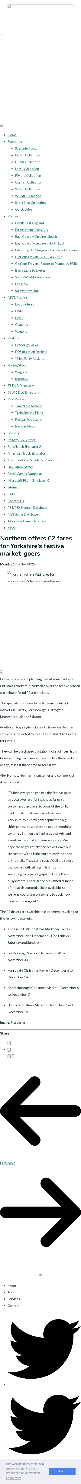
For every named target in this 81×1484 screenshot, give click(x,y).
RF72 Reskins (18, 297)
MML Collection (27, 169)
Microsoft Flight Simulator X (28, 480)
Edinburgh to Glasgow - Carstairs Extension (47, 250)
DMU (19, 311)
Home (12, 135)
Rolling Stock (17, 365)
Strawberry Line (27, 291)
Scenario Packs (26, 148)
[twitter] (44, 1384)
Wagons (21, 331)
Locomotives (24, 304)
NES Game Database (23, 514)
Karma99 (21, 379)
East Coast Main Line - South (36, 236)
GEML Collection (27, 162)
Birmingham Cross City (31, 230)
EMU (19, 318)
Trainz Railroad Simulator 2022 (30, 460)
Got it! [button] (62, 1471)
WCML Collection (28, 196)
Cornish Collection (28, 182)
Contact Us (16, 501)
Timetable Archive (28, 406)
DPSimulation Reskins (31, 352)
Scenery (14, 433)
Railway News (25, 426)
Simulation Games (21, 467)
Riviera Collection (28, 175)
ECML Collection (27, 155)
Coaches (21, 324)
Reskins (13, 338)
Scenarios (15, 141)
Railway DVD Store (22, 440)
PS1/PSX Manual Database (27, 507)
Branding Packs (26, 345)
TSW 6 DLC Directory (24, 392)
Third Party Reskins (29, 358)
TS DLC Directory (21, 385)
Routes (13, 216)
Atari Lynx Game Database (27, 521)
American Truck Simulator (26, 453)
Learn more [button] (13, 1478)
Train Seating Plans (29, 413)
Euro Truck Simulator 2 (24, 446)
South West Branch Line (33, 277)
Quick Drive (24, 209)
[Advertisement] (40, 78)
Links (11, 494)
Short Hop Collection (30, 202)
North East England (29, 223)
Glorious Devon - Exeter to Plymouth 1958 (46, 263)
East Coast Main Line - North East (39, 243)
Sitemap (13, 487)
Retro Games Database (25, 474)
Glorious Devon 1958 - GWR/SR (38, 257)
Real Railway (17, 399)
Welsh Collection (27, 189)
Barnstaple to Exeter (30, 270)
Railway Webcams (28, 419)
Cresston (22, 284)
